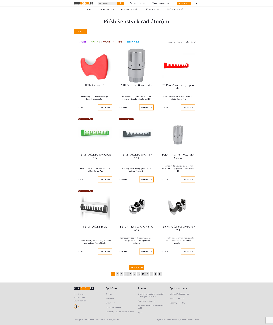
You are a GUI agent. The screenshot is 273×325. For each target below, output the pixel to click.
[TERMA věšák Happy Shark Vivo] (136, 135)
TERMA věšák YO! (95, 85)
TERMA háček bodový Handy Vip (178, 228)
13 (139, 274)
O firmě (109, 294)
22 (151, 274)
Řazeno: (186, 42)
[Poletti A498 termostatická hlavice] (178, 135)
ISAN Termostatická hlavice (136, 85)
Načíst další (135, 267)
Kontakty (110, 298)
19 (147, 274)
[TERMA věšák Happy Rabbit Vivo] (95, 135)
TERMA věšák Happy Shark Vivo (136, 156)
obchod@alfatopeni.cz (162, 3)
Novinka (94, 42)
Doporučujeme (133, 42)
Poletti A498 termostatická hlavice (178, 156)
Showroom (110, 303)
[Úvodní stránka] (83, 3)
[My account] (120, 3)
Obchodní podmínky (114, 307)
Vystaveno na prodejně (112, 42)
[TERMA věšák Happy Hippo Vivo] (178, 65)
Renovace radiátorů (146, 301)
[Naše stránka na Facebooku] (76, 306)
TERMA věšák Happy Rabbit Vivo (95, 156)
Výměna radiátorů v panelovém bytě (151, 306)
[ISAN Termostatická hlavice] (136, 65)
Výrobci (141, 312)
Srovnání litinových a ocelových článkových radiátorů (151, 295)
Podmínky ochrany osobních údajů (120, 312)
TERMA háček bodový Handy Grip (136, 228)
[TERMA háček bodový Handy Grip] (136, 207)
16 (143, 274)
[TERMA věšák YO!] (95, 65)
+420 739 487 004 (139, 3)
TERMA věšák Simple (95, 226)
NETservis (167, 320)
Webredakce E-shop (191, 320)
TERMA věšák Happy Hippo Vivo (178, 86)
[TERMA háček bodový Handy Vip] (178, 207)
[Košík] (197, 3)
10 (134, 274)
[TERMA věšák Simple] (95, 207)
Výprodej (82, 42)
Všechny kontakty (183, 3)
